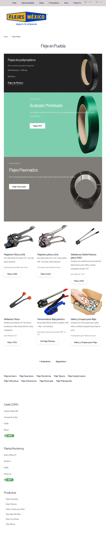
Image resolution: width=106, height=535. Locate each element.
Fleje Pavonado (46, 381)
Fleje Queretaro (26, 376)
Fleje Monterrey (43, 376)
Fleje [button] (14, 3)
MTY (101, 2)
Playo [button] (41, 3)
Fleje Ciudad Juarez (76, 376)
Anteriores (45, 361)
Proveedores (54, 3)
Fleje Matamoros (29, 381)
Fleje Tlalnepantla (64, 381)
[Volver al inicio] (26, 18)
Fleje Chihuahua (11, 381)
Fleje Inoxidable (27, 3)
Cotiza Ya (77, 3)
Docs (66, 3)
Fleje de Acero (10, 376)
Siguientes (60, 361)
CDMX (90, 2)
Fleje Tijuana (59, 376)
